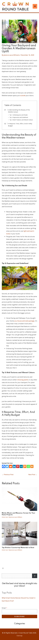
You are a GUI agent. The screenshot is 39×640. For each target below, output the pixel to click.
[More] (31, 466)
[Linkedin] (14, 466)
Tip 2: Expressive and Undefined (19, 117)
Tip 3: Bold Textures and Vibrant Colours (21, 120)
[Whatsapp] (28, 466)
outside (22, 95)
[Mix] (24, 466)
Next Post (32, 474)
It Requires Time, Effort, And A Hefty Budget (20, 125)
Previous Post (7, 474)
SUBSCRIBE (19, 616)
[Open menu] (3, 568)
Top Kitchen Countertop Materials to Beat (18, 547)
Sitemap (19, 636)
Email (4, 608)
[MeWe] (21, 466)
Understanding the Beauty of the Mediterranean (19, 111)
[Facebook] (3, 466)
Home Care (5, 517)
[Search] (34, 576)
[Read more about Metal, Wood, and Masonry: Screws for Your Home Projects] (19, 499)
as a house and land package (24, 321)
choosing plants (22, 380)
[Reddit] (10, 466)
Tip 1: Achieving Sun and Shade (19, 115)
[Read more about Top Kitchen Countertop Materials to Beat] (19, 533)
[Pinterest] (17, 466)
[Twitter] (7, 466)
